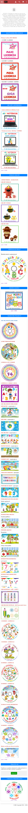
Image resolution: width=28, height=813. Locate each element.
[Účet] (16, 2)
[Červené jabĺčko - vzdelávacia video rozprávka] (10, 543)
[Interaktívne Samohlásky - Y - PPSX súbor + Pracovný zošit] (10, 587)
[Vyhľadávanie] (19, 2)
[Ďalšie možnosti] (26, 2)
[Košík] (23, 2)
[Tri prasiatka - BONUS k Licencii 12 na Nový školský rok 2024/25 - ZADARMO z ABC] (10, 660)
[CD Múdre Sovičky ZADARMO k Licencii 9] (10, 702)
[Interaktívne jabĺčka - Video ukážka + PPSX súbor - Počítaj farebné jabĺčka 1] (10, 527)
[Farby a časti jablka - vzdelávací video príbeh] (10, 556)
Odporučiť (14, 773)
